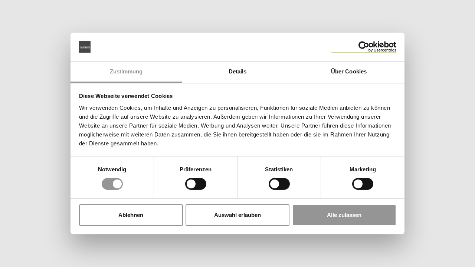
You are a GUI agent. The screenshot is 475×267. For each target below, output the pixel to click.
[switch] (195, 184)
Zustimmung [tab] (126, 71)
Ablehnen (130, 215)
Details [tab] (238, 71)
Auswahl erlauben (237, 215)
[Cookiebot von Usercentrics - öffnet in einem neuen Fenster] (363, 47)
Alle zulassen (344, 215)
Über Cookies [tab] (349, 71)
